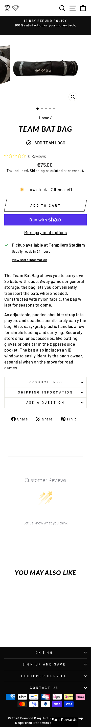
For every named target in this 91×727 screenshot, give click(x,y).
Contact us (44, 688)
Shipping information (45, 392)
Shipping (37, 171)
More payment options (45, 232)
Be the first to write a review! (45, 536)
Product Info (45, 382)
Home (44, 117)
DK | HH (44, 652)
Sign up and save (44, 664)
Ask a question (45, 402)
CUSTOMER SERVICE (44, 676)
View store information (29, 260)
